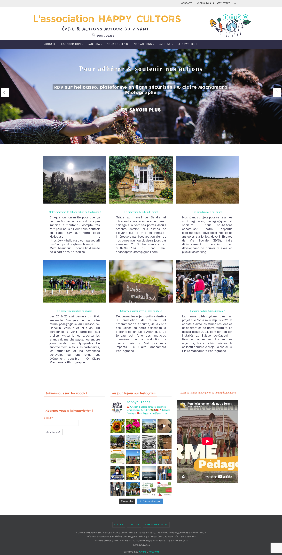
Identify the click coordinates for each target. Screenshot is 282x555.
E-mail (48, 417)
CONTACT (186, 3)
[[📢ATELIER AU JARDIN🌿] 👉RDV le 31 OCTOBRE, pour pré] (149, 489)
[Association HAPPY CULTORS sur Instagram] (232, 17)
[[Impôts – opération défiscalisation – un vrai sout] (164, 473)
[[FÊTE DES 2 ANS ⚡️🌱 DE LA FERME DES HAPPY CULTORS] (164, 426)
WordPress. (154, 552)
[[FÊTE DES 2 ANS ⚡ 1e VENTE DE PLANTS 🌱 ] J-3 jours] (133, 442)
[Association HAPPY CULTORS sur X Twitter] (238, 17)
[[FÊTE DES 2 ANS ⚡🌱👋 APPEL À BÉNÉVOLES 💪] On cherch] (149, 442)
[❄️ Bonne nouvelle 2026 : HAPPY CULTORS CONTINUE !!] (149, 473)
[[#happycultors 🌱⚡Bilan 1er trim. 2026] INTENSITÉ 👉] (133, 457)
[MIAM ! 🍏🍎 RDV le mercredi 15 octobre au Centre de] (164, 489)
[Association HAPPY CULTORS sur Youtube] (245, 17)
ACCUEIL (118, 524)
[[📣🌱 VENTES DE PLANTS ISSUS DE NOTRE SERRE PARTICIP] (149, 426)
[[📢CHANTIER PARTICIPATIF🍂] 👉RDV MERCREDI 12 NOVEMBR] (133, 489)
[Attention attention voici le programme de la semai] (164, 457)
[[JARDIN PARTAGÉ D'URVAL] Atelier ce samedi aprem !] (149, 457)
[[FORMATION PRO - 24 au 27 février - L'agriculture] (117, 473)
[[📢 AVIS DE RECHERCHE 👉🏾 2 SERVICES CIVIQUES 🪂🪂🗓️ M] (133, 473)
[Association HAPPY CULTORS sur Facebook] (225, 17)
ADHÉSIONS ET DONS (156, 524)
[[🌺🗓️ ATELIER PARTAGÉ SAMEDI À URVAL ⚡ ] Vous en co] (133, 426)
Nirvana (142, 552)
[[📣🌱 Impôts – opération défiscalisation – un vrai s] (117, 489)
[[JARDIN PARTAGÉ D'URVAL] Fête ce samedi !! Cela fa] (117, 426)
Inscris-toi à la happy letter (213, 3)
